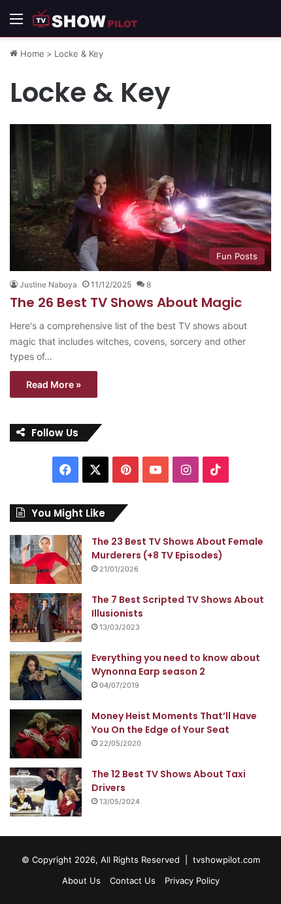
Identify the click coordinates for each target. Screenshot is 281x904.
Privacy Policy (192, 880)
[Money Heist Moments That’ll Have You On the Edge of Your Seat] (46, 733)
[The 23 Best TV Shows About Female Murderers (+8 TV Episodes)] (46, 559)
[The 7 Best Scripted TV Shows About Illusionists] (46, 617)
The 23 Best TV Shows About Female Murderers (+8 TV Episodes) (177, 548)
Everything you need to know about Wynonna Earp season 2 (175, 664)
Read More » (53, 384)
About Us (81, 880)
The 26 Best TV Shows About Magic (126, 302)
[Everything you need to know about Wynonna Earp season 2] (46, 675)
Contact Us (133, 880)
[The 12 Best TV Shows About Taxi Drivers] (46, 791)
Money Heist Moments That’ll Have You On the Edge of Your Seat (174, 722)
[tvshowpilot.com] (85, 18)
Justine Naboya (48, 284)
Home (31, 53)
